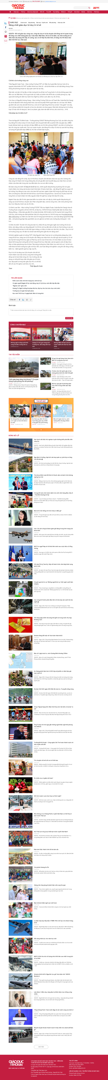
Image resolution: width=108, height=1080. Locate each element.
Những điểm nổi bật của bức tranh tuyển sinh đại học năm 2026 (41, 344)
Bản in (5, 31)
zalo (5, 22)
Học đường (56, 12)
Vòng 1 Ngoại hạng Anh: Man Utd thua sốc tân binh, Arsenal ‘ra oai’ (53, 708)
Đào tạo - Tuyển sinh (42, 22)
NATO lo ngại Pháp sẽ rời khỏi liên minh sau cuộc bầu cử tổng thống (53, 547)
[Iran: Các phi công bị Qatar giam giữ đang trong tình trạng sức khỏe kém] (20, 536)
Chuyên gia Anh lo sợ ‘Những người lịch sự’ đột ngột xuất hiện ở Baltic (53, 583)
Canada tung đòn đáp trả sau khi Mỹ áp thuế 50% (49, 1045)
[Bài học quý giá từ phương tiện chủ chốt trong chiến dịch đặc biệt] (45, 386)
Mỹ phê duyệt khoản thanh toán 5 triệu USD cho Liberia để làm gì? (53, 1028)
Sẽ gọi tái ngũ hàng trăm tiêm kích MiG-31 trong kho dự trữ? (62, 359)
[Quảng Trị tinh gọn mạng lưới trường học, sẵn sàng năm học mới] (21, 334)
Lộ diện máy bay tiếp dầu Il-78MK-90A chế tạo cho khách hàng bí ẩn (53, 922)
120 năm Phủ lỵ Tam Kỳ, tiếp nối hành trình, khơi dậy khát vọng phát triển (53, 565)
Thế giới (70, 12)
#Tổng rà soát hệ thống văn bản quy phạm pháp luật (42, 18)
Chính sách (23, 22)
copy (30, 300)
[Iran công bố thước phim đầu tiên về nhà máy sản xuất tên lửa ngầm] (20, 607)
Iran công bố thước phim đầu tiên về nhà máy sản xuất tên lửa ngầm (53, 601)
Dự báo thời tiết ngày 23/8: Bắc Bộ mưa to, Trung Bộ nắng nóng (54, 689)
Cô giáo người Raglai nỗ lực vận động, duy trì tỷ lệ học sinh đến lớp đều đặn (36, 283)
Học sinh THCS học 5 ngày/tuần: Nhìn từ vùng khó (28, 293)
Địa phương (31, 22)
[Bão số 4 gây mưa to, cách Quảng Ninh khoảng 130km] (41, 410)
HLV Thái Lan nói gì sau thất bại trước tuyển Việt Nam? (51, 832)
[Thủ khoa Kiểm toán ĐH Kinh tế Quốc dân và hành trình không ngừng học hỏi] (20, 482)
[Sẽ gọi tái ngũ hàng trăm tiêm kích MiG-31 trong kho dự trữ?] (45, 361)
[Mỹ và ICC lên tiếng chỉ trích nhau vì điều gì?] (20, 518)
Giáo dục (16, 12)
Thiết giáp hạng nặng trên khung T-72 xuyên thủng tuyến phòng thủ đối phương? (23, 380)
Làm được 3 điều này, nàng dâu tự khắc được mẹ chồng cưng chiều (53, 993)
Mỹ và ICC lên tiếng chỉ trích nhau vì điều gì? (47, 511)
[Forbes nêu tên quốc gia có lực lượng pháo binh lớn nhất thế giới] (45, 373)
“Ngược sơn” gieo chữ (20, 286)
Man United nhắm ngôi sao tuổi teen (45, 903)
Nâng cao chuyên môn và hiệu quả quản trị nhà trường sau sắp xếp (63, 344)
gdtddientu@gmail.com (50, 1)
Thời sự (23, 12)
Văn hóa (89, 12)
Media (83, 12)
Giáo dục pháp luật (32, 12)
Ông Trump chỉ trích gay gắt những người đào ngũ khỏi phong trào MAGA (53, 725)
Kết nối (42, 12)
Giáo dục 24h (61, 22)
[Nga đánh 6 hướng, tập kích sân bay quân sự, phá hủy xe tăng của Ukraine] (20, 464)
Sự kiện (13, 18)
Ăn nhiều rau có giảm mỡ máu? (43, 778)
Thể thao (96, 12)
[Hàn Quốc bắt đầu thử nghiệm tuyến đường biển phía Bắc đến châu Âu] (20, 446)
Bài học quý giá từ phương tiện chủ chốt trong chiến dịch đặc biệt (61, 385)
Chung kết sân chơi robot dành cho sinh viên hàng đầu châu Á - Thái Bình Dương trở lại (53, 494)
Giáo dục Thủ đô (96, 8)
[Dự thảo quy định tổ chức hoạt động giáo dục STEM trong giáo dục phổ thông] (19, 410)
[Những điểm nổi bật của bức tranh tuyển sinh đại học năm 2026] (42, 334)
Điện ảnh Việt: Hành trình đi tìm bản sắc (46, 849)
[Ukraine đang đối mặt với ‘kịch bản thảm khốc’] (20, 643)
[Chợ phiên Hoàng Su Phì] (62, 410)
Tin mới (5, 41)
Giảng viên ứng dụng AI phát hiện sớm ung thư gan (50, 885)
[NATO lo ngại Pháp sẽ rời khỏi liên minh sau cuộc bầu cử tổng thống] (20, 553)
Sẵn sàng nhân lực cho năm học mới (45, 938)
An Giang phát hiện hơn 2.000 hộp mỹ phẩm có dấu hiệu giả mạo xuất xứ (52, 672)
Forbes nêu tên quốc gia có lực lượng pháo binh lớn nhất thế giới (62, 372)
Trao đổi (48, 12)
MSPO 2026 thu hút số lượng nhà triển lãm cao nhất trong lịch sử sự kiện (53, 957)
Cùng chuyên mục (18, 325)
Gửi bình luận (69, 318)
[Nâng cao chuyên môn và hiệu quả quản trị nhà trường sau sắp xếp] (64, 334)
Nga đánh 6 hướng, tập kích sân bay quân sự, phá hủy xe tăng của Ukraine (53, 458)
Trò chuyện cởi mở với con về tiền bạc (46, 760)
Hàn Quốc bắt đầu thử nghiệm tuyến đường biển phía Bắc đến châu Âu (53, 440)
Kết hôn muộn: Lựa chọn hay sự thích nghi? (47, 796)
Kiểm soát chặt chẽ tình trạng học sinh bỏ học (27, 281)
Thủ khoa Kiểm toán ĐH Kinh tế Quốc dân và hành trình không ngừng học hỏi (53, 476)
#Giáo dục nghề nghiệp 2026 (23, 18)
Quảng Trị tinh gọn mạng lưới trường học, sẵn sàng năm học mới (20, 344)
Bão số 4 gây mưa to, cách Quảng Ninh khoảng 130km (40, 420)
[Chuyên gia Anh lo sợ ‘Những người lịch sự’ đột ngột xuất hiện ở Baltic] (20, 589)
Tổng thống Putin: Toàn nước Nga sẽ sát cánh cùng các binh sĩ (53, 1010)
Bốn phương (52, 22)
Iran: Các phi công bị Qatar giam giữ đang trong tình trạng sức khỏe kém (53, 529)
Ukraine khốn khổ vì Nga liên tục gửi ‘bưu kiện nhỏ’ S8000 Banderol (52, 975)
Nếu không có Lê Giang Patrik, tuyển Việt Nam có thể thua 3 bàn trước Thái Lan (53, 815)
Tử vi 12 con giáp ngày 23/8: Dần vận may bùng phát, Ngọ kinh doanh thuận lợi (53, 1064)
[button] (66, 324)
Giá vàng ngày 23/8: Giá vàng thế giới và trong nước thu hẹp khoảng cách (53, 618)
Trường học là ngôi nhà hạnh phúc (23, 291)
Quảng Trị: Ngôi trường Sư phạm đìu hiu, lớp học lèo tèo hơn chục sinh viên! (36, 288)
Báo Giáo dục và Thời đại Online (18, 7)
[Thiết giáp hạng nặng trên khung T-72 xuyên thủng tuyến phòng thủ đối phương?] (24, 368)
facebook (5, 26)
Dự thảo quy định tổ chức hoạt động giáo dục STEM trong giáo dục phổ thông (18, 420)
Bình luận (5, 36)
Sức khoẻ (76, 12)
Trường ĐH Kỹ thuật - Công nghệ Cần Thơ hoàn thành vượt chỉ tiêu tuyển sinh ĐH (53, 743)
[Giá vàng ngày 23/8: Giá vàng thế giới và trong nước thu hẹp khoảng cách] (20, 625)
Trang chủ (10, 11)
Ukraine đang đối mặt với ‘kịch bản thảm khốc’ (48, 635)
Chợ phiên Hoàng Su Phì (61, 419)
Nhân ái (63, 12)
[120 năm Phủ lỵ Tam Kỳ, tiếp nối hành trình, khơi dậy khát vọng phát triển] (20, 571)
